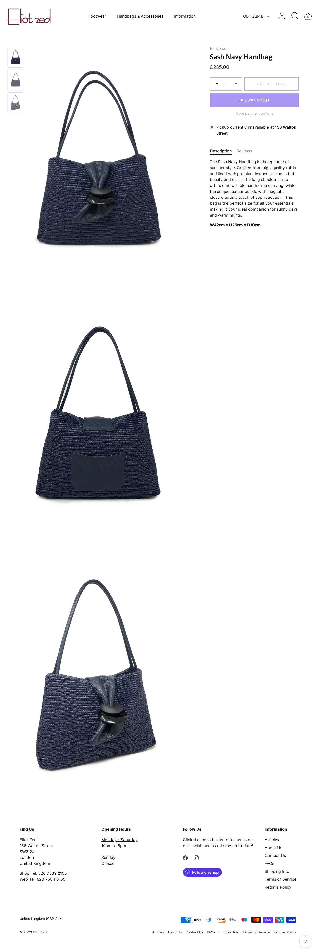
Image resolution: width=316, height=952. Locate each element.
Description (221, 150)
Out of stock (271, 84)
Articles (272, 839)
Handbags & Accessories (140, 16)
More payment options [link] (254, 113)
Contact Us (275, 855)
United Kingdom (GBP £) (39, 919)
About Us (273, 847)
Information (185, 16)
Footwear (97, 16)
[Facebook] (185, 857)
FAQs (269, 863)
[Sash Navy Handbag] (15, 57)
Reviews (244, 150)
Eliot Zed (218, 48)
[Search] (294, 16)
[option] (15, 58)
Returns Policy (278, 887)
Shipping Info (277, 871)
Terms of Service (280, 879)
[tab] (223, 151)
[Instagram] (196, 857)
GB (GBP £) (254, 16)
